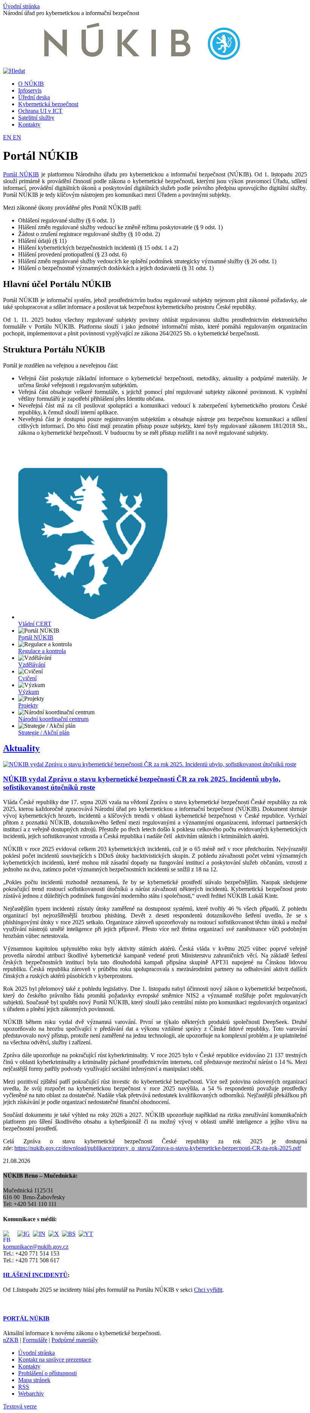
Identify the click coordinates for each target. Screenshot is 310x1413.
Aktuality (21, 748)
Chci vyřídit (208, 1289)
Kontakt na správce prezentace (54, 1359)
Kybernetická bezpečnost (48, 104)
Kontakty (29, 124)
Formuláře (35, 1340)
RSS (23, 1387)
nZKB (11, 1340)
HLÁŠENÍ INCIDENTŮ (35, 1275)
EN (8, 137)
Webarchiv (31, 1393)
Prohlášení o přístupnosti (47, 1373)
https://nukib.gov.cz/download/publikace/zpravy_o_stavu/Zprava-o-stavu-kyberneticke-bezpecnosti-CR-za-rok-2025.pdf (157, 1148)
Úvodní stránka (21, 6)
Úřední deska (34, 97)
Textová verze (20, 1406)
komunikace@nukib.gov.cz (35, 1246)
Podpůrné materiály (74, 1340)
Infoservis (30, 90)
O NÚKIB (31, 83)
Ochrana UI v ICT (40, 111)
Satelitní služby (36, 117)
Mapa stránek (34, 1380)
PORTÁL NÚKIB (26, 1318)
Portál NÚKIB (21, 174)
